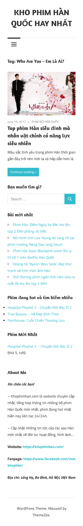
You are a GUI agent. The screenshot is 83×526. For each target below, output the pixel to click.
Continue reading (22, 171)
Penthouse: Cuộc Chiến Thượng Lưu (36, 320)
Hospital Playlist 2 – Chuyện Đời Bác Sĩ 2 (40, 346)
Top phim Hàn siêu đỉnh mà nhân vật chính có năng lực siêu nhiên (39, 136)
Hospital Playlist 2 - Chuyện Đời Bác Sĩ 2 (40, 307)
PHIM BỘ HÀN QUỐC (45, 121)
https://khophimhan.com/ (43, 447)
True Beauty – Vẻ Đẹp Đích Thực (33, 314)
